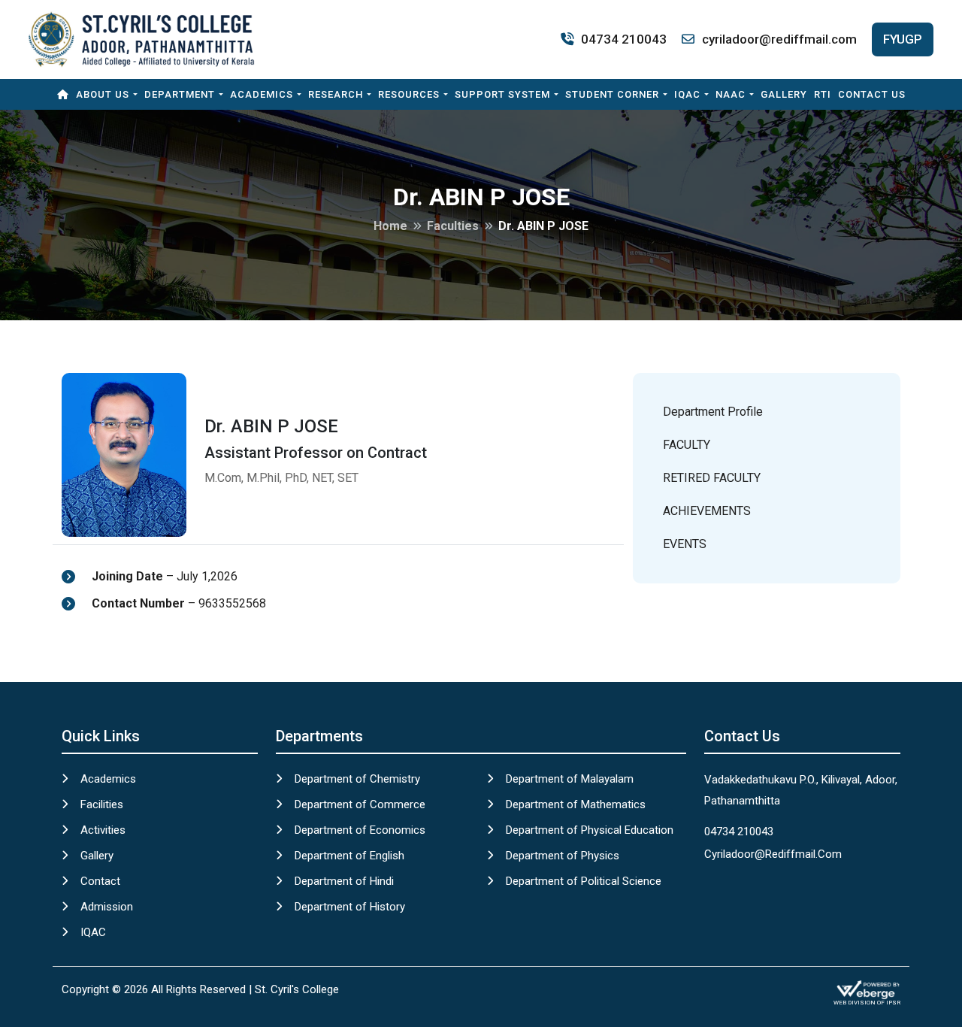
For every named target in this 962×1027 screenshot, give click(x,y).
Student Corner (612, 94)
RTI (822, 94)
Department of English (349, 855)
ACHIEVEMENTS (707, 511)
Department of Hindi (344, 881)
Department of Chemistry (357, 779)
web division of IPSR (866, 1002)
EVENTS (684, 544)
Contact (100, 881)
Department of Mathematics (576, 804)
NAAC (730, 94)
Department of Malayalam (570, 779)
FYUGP (902, 39)
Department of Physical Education (589, 830)
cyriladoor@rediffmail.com (779, 39)
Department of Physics (562, 855)
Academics (261, 94)
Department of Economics (360, 830)
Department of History (350, 906)
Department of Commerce (360, 804)
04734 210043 (624, 39)
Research (335, 94)
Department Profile (713, 411)
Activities (103, 830)
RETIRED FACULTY (712, 478)
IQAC (687, 94)
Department (179, 94)
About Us (102, 94)
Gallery (784, 94)
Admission (106, 906)
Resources (409, 94)
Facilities (101, 804)
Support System (502, 94)
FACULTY (686, 445)
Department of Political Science (583, 881)
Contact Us (872, 94)
